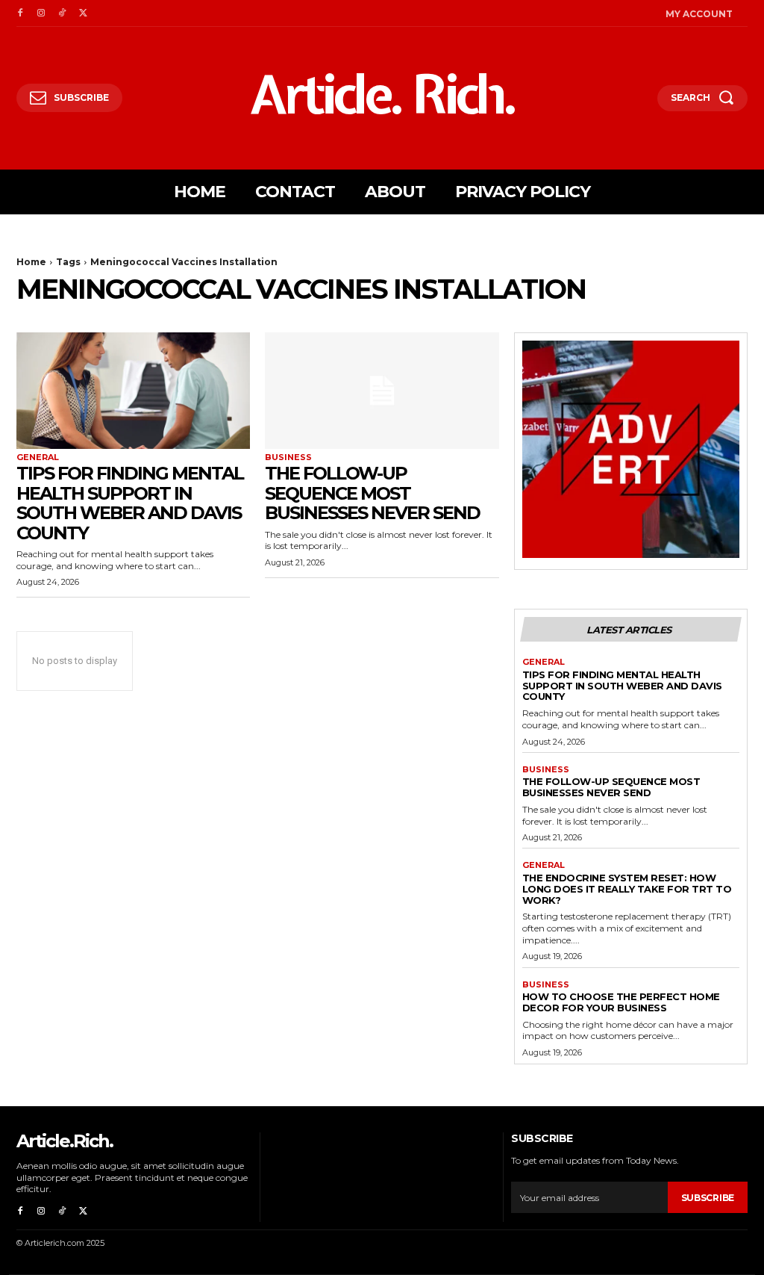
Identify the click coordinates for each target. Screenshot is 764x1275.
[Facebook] (20, 13)
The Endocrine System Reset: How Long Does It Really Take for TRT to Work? (627, 889)
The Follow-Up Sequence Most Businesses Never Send (372, 493)
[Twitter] (83, 13)
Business (288, 457)
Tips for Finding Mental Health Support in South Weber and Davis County (129, 502)
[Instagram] (41, 13)
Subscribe (707, 1197)
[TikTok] (62, 13)
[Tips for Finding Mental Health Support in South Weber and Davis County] (133, 391)
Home (31, 261)
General (37, 457)
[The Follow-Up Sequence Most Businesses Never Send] (381, 391)
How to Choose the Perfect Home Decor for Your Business (621, 1002)
